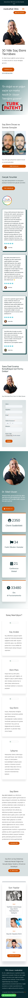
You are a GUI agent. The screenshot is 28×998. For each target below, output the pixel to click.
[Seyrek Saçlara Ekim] (14, 918)
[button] (3, 143)
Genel (14, 904)
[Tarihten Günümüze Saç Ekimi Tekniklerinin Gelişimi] (14, 891)
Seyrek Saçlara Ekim (14, 934)
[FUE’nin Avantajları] (14, 939)
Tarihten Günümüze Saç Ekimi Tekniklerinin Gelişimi (14, 910)
